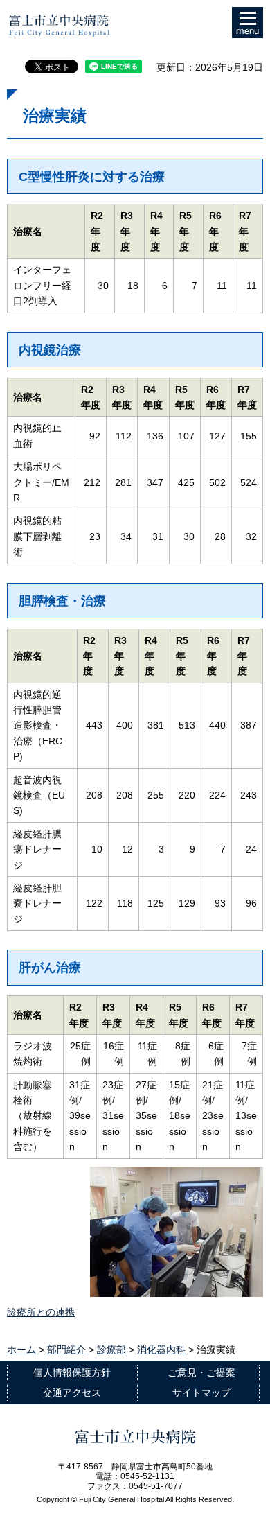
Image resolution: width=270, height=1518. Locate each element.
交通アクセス (72, 1392)
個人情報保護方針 (72, 1372)
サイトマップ (201, 1392)
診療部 (111, 1349)
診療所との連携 (41, 1312)
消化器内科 (161, 1349)
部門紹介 (66, 1349)
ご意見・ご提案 (201, 1372)
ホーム (21, 1349)
